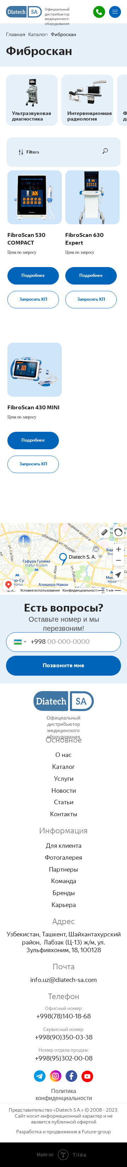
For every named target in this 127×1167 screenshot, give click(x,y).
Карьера (64, 905)
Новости (64, 790)
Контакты (63, 814)
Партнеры (63, 869)
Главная (15, 34)
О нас (63, 755)
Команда (63, 881)
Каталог (37, 34)
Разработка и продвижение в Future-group (63, 1131)
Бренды (64, 893)
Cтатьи (63, 802)
